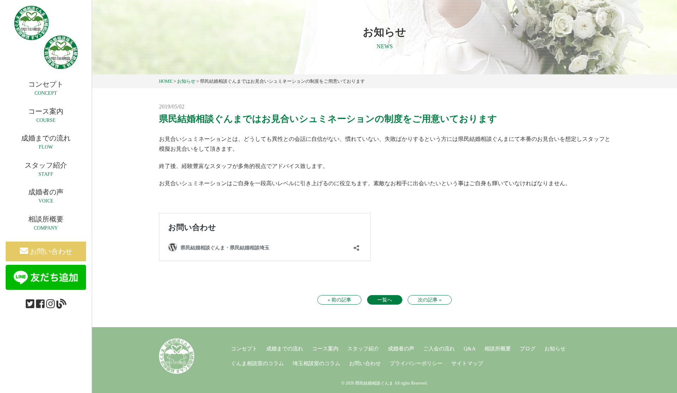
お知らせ (555, 348)
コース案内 (325, 348)
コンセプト (244, 348)
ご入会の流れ (439, 348)
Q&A (470, 348)
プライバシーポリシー (416, 363)
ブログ (528, 348)
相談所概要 (497, 348)
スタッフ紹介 (363, 348)
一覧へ (384, 299)
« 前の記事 (339, 299)
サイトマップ (467, 363)
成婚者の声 (401, 348)
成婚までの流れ (284, 348)
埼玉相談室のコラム (316, 363)
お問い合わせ (50, 251)
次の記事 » (429, 299)
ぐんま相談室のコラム (257, 363)
